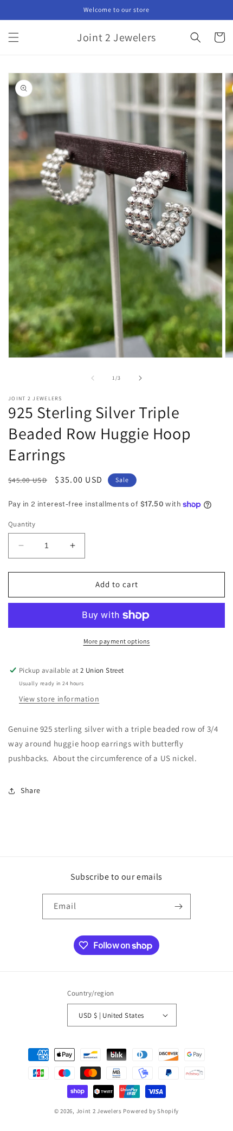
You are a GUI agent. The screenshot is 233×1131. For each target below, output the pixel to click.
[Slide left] (93, 378)
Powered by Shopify (151, 1111)
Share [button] (31, 790)
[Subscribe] (178, 906)
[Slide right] (140, 378)
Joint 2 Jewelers (99, 1111)
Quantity (21, 524)
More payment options (116, 641)
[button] (13, 37)
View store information (59, 699)
